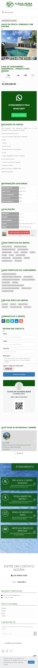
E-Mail (5, 341)
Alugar (3, 613)
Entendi (31, 662)
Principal (3, 608)
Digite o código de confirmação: (13, 366)
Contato (3, 616)
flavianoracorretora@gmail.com (11, 595)
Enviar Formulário (19, 374)
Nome (5, 334)
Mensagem (6, 356)
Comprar (3, 610)
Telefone (6, 348)
